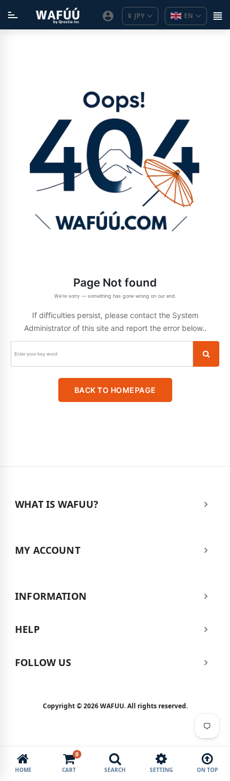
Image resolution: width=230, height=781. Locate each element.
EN (188, 15)
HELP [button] (27, 629)
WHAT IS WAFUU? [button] (57, 504)
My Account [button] (47, 550)
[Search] (206, 354)
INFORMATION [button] (51, 596)
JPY (136, 15)
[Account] (108, 16)
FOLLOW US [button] (43, 662)
